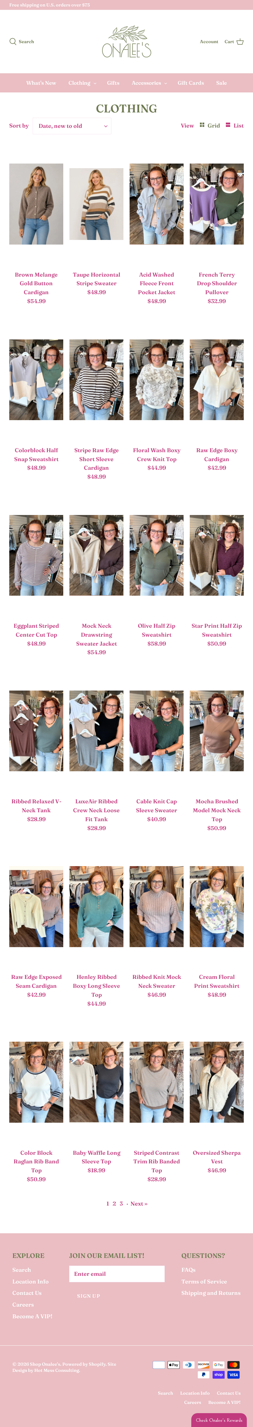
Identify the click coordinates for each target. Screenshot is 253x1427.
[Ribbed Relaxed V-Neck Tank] (36, 732)
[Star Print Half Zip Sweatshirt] (217, 557)
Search (21, 1269)
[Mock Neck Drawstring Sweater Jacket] (96, 557)
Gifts (113, 82)
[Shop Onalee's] (126, 41)
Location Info (30, 1281)
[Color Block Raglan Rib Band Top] (36, 1084)
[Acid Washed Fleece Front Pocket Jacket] (157, 206)
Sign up (88, 1296)
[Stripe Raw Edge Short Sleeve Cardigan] (96, 381)
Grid (214, 125)
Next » (139, 1203)
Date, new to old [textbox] (60, 125)
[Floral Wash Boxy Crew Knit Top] (157, 381)
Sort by (19, 125)
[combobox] (72, 126)
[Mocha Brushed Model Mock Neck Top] (217, 732)
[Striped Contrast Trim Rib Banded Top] (157, 1084)
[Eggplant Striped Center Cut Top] (36, 557)
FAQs (188, 1269)
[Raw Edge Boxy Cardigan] (217, 381)
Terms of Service (204, 1281)
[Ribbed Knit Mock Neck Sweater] (157, 908)
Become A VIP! (32, 1316)
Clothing (79, 82)
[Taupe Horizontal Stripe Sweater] (96, 206)
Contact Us (27, 1292)
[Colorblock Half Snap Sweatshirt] (36, 381)
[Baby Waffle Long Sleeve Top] (96, 1084)
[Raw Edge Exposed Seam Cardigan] (36, 908)
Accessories (146, 82)
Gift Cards (191, 82)
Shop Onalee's (45, 1364)
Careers (23, 1304)
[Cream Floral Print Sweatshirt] (217, 908)
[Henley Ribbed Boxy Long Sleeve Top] (96, 908)
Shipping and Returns (211, 1292)
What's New (41, 82)
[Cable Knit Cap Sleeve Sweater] (157, 732)
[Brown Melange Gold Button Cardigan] (36, 206)
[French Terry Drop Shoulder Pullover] (217, 206)
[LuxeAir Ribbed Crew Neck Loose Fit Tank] (96, 732)
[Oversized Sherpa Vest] (217, 1084)
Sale (221, 82)
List (239, 125)
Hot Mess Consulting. (57, 1370)
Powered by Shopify (84, 1364)
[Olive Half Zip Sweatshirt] (157, 557)
